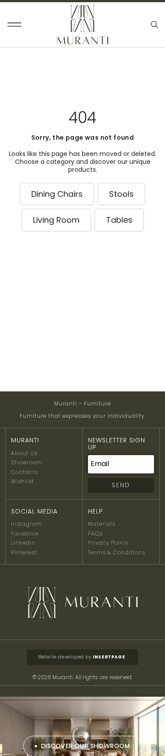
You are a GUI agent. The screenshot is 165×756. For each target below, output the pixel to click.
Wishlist (22, 481)
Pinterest (24, 552)
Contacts (24, 472)
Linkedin (23, 542)
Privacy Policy (108, 542)
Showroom (26, 462)
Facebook (25, 533)
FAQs (95, 533)
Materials (101, 524)
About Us (24, 453)
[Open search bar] (155, 25)
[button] (14, 25)
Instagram (26, 524)
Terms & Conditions (116, 552)
